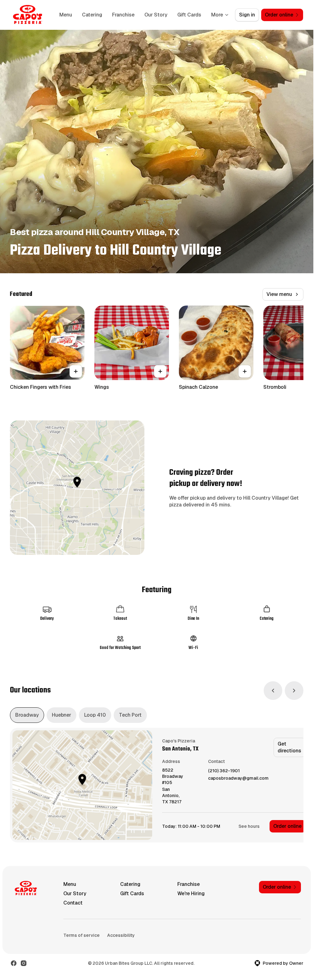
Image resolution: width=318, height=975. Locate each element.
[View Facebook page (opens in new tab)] (13, 963)
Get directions (289, 747)
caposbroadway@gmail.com (238, 778)
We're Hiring (191, 893)
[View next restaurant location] (294, 690)
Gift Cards (189, 14)
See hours (249, 826)
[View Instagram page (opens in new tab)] (23, 963)
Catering (92, 14)
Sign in (247, 14)
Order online (287, 826)
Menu (65, 14)
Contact (73, 903)
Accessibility (121, 935)
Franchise (123, 14)
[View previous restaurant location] (273, 690)
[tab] (27, 715)
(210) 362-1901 (224, 771)
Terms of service (81, 935)
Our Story (155, 14)
